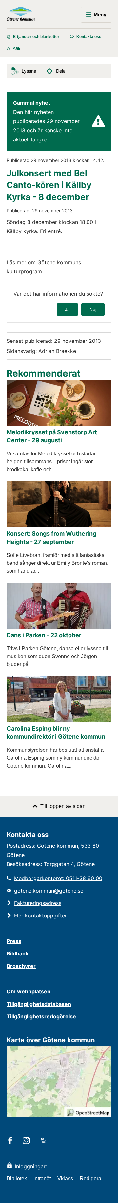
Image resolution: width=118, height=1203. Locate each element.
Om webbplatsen (28, 991)
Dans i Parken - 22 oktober (44, 635)
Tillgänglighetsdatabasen (39, 1004)
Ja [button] (67, 309)
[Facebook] (11, 1141)
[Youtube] (44, 1141)
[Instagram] (27, 1141)
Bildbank (18, 953)
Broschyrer (21, 966)
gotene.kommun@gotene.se (48, 890)
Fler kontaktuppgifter (40, 915)
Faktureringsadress (37, 903)
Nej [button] (92, 309)
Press (14, 941)
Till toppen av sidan (63, 806)
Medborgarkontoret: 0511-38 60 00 (58, 878)
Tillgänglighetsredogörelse (41, 1016)
